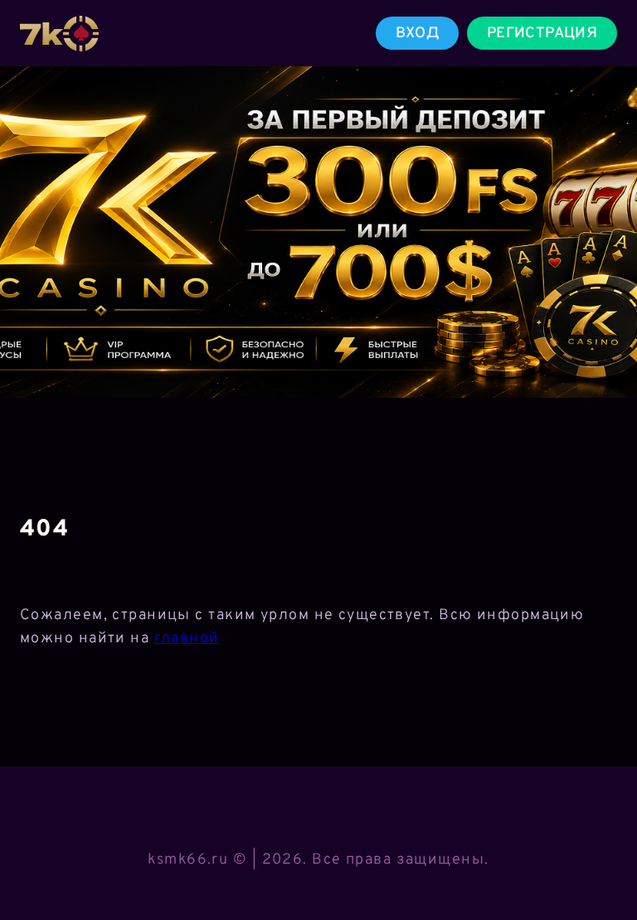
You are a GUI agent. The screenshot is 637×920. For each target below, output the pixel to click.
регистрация (542, 33)
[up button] (600, 864)
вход (417, 33)
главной (187, 638)
